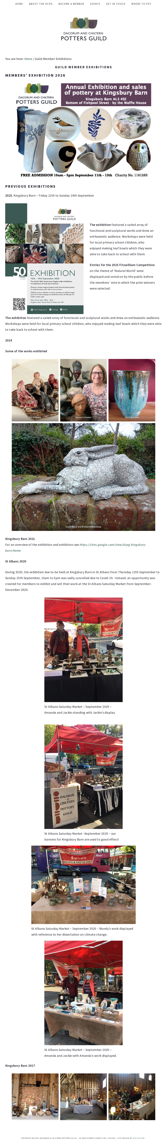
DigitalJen (139, 1138)
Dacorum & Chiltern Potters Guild (83, 29)
